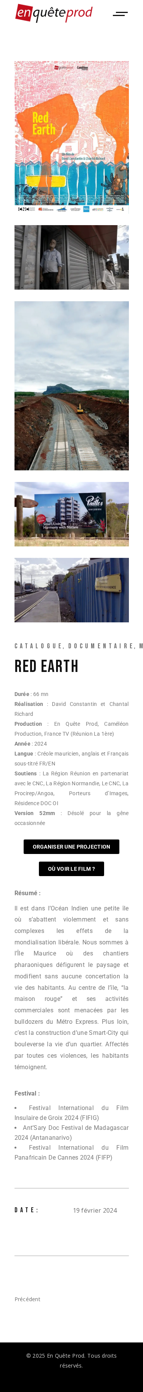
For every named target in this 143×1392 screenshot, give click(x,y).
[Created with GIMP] (71, 386)
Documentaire (101, 646)
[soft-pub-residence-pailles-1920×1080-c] (71, 514)
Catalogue (39, 646)
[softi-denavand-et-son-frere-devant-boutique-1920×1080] (71, 257)
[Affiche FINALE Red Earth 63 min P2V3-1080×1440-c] (71, 137)
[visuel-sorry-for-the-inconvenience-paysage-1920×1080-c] (71, 590)
